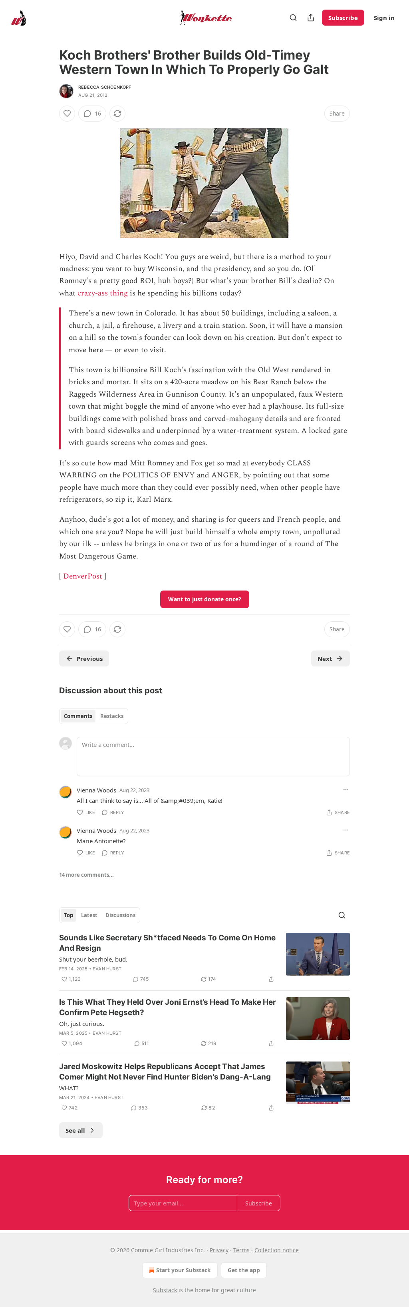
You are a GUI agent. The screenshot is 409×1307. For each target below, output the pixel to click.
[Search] (293, 18)
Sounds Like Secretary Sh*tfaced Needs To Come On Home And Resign (167, 943)
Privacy (219, 1250)
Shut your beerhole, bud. (93, 959)
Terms (241, 1250)
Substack (165, 1290)
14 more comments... (86, 874)
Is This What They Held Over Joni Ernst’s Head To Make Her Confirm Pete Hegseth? (167, 1007)
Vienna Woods (96, 790)
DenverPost (82, 576)
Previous (90, 658)
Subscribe (343, 18)
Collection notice (276, 1250)
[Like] (67, 114)
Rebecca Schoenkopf (104, 87)
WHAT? (69, 1088)
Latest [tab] (89, 915)
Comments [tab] (78, 716)
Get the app (244, 1270)
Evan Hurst (107, 969)
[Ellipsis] (346, 789)
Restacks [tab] (111, 716)
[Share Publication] (311, 18)
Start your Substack (183, 1270)
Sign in (384, 18)
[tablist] (93, 716)
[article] (204, 958)
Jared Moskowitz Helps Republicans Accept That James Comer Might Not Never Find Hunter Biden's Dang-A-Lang (165, 1072)
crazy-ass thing (102, 293)
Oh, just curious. (81, 1024)
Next (325, 658)
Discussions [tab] (120, 915)
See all (75, 1130)
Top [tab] (68, 915)
